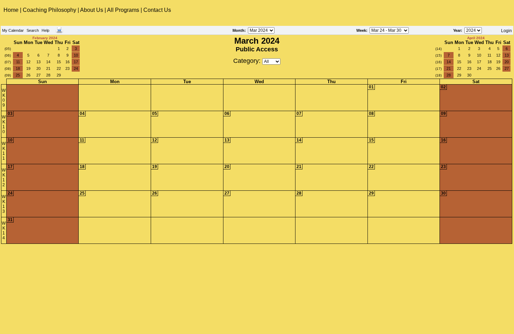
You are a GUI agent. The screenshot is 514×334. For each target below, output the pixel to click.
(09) (8, 75)
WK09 (4, 98)
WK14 (4, 230)
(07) (8, 62)
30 (469, 75)
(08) (8, 69)
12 (28, 62)
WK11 (4, 151)
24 (76, 68)
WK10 (4, 124)
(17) (438, 69)
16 (67, 62)
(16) (438, 62)
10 (76, 55)
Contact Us (157, 10)
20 (38, 68)
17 (76, 62)
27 (38, 75)
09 (443, 113)
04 (82, 113)
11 (18, 62)
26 (28, 75)
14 (48, 62)
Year (457, 30)
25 (18, 75)
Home (11, 10)
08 (371, 113)
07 (299, 113)
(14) (438, 49)
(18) (438, 75)
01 (371, 87)
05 (154, 113)
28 (48, 75)
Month (238, 30)
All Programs (123, 10)
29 (59, 75)
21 (48, 68)
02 (443, 87)
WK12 (4, 177)
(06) (8, 55)
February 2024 (45, 38)
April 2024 (476, 38)
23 (67, 68)
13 (38, 62)
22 (59, 68)
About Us (91, 10)
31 (10, 219)
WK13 (4, 204)
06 (226, 113)
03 (10, 113)
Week (361, 30)
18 (18, 68)
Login (506, 30)
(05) (8, 49)
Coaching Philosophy (49, 10)
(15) (438, 55)
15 (59, 62)
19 (28, 68)
